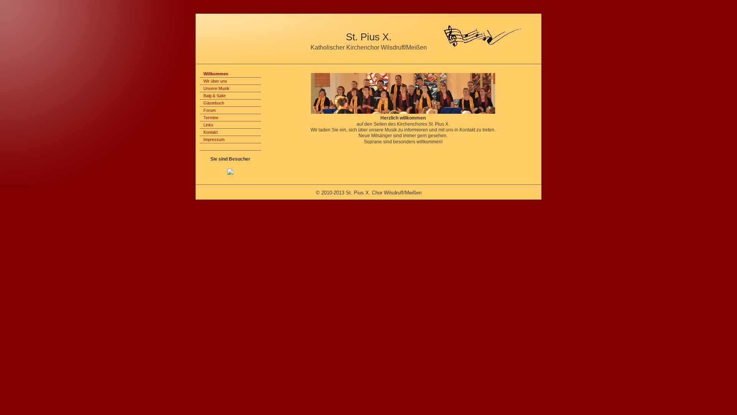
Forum (209, 110)
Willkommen (215, 73)
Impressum (214, 139)
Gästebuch (213, 103)
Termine (210, 117)
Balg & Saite (214, 95)
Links (208, 125)
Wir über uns (215, 81)
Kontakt (210, 132)
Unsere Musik (216, 88)
